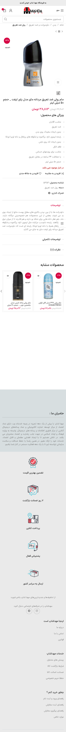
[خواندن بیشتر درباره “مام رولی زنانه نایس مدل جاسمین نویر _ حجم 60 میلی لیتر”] (7, 275)
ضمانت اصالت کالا (55, 672)
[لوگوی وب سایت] (33, 10)
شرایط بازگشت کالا (55, 666)
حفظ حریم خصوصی (55, 678)
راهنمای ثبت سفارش (55, 704)
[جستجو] (5, 19)
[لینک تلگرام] (49, 193)
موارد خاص (59, 717)
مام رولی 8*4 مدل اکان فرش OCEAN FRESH (50, 304)
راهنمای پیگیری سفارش (54, 710)
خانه (62, 25)
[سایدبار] (62, 223)
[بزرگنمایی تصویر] (57, 82)
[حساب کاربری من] (11, 10)
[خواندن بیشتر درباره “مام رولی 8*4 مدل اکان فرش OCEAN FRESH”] (38, 275)
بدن (54, 25)
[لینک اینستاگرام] (37, 611)
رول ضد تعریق (18, 25)
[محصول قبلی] (62, 31)
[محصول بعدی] (56, 31)
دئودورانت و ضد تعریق (39, 25)
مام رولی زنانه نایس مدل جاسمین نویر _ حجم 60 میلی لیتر (19, 305)
